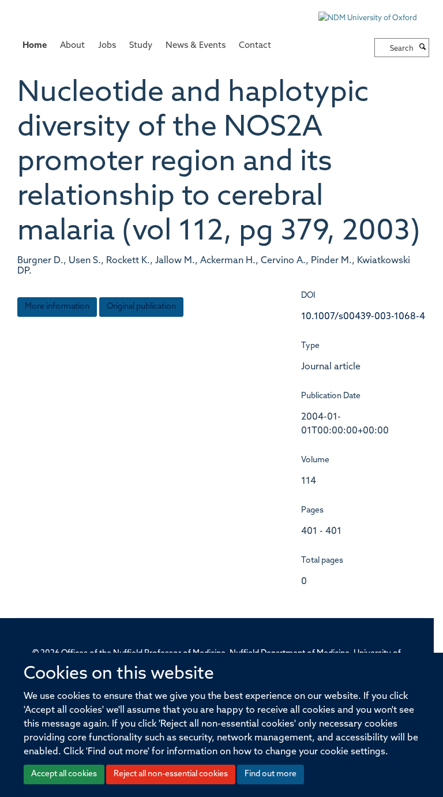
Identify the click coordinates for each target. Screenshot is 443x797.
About (72, 46)
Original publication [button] (141, 306)
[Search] (422, 48)
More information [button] (57, 306)
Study (140, 46)
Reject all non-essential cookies (171, 774)
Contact (255, 46)
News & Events (196, 46)
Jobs (107, 46)
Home (34, 46)
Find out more (270, 774)
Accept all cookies (64, 774)
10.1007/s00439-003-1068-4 (363, 316)
